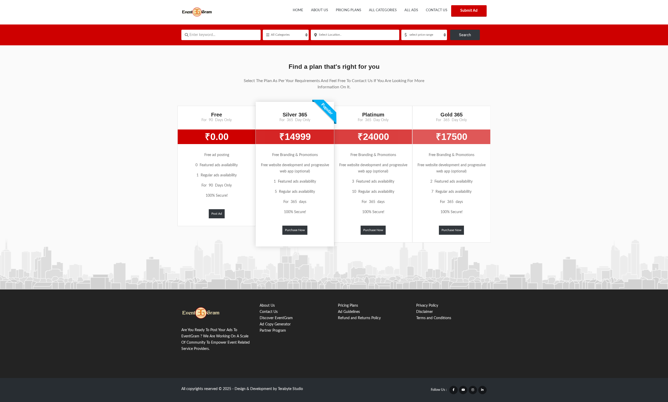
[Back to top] (651, 369)
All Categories (383, 10)
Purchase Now (295, 230)
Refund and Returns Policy (359, 318)
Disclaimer (424, 312)
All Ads (411, 10)
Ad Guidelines (349, 312)
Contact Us (436, 10)
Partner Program (273, 330)
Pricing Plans (348, 10)
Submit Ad (469, 11)
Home (298, 10)
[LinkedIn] (482, 390)
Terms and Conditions (433, 318)
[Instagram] (473, 390)
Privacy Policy (427, 305)
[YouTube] (463, 390)
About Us (319, 10)
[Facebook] (453, 390)
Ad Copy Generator (275, 324)
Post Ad (216, 213)
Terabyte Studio (290, 389)
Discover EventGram (276, 318)
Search (465, 35)
